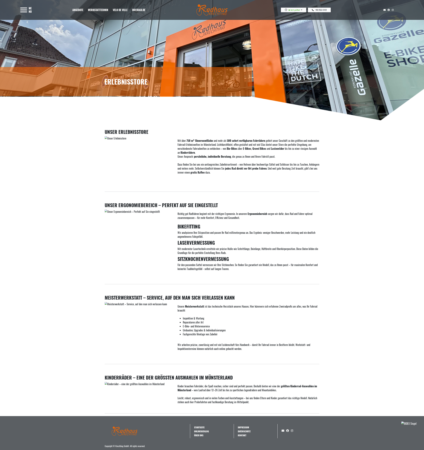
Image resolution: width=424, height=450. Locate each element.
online (222, 349)
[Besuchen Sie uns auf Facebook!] (390, 9)
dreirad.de (138, 10)
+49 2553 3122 (321, 9)
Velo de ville (120, 10)
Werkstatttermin (98, 10)
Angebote (77, 10)
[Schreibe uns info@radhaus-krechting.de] (385, 9)
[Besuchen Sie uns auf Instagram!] (393, 9)
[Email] (284, 430)
